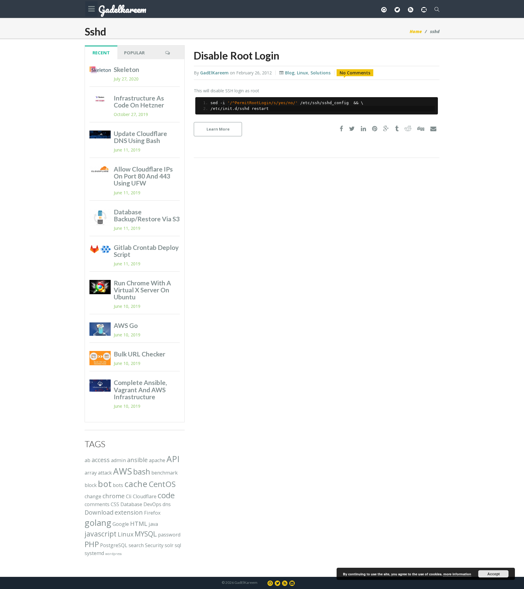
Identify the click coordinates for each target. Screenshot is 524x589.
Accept (493, 574)
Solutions (321, 73)
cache (135, 483)
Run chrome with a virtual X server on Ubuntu (142, 290)
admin (118, 460)
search (136, 545)
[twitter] (352, 128)
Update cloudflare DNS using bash (140, 137)
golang (98, 522)
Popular (134, 52)
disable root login (236, 55)
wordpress (113, 554)
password (169, 534)
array (91, 472)
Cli (129, 496)
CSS (115, 504)
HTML (138, 523)
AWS (122, 471)
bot (105, 483)
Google (121, 524)
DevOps (152, 504)
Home (416, 31)
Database (131, 504)
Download (99, 512)
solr (169, 545)
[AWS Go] (100, 328)
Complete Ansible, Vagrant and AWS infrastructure (140, 389)
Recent (101, 52)
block (91, 485)
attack (105, 472)
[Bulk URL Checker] (100, 358)
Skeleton (126, 69)
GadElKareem (214, 73)
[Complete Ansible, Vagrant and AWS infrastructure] (100, 385)
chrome (113, 496)
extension (129, 512)
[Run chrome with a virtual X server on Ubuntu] (100, 287)
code (166, 495)
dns (167, 504)
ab (87, 460)
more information (457, 574)
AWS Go (126, 325)
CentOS (162, 484)
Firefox (152, 512)
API (173, 459)
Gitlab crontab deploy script (146, 250)
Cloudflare (144, 496)
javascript (100, 534)
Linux (302, 73)
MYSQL (146, 534)
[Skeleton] (100, 69)
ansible (137, 460)
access (101, 460)
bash (141, 471)
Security (154, 545)
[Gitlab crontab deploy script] (100, 249)
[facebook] (341, 128)
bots (118, 485)
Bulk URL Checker (139, 354)
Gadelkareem (122, 9)
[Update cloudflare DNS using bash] (100, 134)
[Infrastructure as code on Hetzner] (100, 99)
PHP (92, 544)
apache (157, 460)
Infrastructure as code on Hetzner (139, 101)
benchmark (164, 472)
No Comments (355, 73)
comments (97, 504)
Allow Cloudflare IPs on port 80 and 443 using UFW (143, 176)
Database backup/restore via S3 (147, 215)
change (93, 496)
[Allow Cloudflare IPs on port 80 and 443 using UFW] (100, 169)
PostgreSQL (113, 545)
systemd (94, 553)
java (153, 524)
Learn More (218, 129)
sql (178, 545)
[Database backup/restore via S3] (100, 217)
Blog (289, 73)
